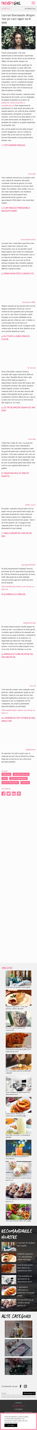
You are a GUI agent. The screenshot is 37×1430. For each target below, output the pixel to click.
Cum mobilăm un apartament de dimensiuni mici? (18, 1093)
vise (4, 778)
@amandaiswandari (28, 239)
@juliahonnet (31, 750)
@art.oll (33, 686)
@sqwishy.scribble (29, 302)
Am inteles (10, 1425)
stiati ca (25, 783)
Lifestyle (5, 9)
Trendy (11, 3)
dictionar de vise (21, 774)
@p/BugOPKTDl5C (29, 565)
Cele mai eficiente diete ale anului (18, 1221)
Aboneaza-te (29, 1393)
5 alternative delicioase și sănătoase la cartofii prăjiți (16, 1115)
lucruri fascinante (10, 783)
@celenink (32, 174)
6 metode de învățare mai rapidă (18, 987)
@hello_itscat (30, 505)
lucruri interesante (18, 778)
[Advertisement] (18, 877)
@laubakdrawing (29, 623)
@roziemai (32, 368)
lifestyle (6, 774)
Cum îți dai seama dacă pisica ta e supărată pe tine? (18, 1050)
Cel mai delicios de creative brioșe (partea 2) (25, 1303)
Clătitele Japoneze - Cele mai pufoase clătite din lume (16, 1007)
